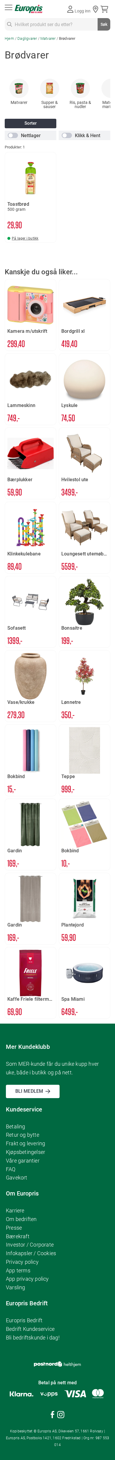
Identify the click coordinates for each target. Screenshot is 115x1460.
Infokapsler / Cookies (31, 1253)
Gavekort (16, 1177)
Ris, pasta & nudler (80, 104)
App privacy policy (27, 1279)
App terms (18, 1270)
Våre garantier (23, 1160)
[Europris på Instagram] (60, 1416)
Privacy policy (22, 1262)
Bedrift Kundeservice (30, 1329)
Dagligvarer (27, 38)
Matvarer (48, 38)
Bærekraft (17, 1236)
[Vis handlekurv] (105, 9)
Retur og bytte (22, 1135)
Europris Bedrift (24, 1320)
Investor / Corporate (30, 1245)
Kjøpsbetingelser (25, 1152)
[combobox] (57, 24)
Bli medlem (29, 1091)
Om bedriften (21, 1219)
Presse (14, 1228)
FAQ (11, 1169)
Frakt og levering (25, 1143)
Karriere (15, 1210)
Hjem (10, 38)
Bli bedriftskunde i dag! (33, 1337)
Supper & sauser (49, 104)
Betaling (15, 1126)
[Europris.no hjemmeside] (28, 9)
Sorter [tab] (30, 123)
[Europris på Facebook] (52, 1416)
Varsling (15, 1287)
